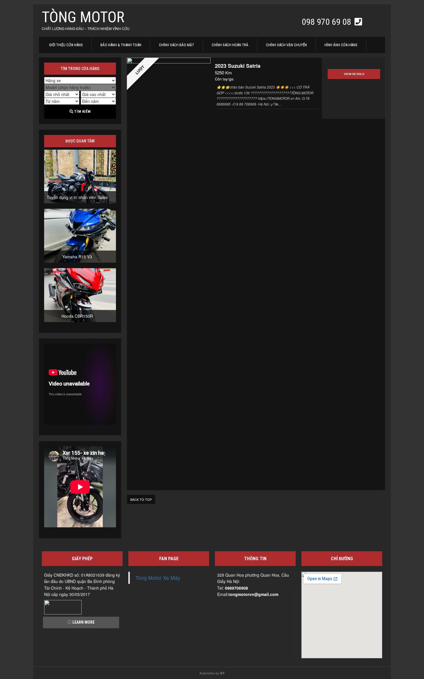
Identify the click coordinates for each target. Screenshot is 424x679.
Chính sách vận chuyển (286, 45)
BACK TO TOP (141, 499)
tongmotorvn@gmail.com (253, 594)
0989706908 (236, 588)
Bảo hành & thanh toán (120, 45)
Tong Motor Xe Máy (158, 577)
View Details (354, 74)
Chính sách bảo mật (176, 45)
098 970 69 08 (327, 22)
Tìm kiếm (82, 111)
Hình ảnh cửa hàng (340, 45)
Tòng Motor (83, 17)
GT (222, 673)
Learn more (83, 622)
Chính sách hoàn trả (230, 45)
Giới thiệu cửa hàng (66, 45)
